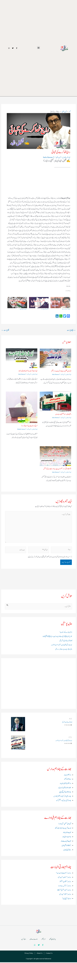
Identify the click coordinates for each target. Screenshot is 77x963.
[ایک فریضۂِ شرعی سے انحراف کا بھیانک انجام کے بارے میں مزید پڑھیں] (21, 358)
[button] (38, 47)
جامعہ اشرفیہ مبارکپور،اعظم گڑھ (63, 800)
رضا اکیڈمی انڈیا (67, 849)
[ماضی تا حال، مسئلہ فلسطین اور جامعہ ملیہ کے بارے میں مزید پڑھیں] (55, 401)
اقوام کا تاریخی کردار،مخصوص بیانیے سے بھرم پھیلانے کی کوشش (57, 468)
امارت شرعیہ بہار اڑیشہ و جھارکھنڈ (63, 828)
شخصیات (71, 738)
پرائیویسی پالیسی (52, 939)
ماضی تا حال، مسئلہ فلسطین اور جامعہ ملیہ (63, 414)
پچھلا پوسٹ (71, 330)
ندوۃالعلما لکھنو (67, 779)
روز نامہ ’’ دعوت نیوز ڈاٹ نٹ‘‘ (63, 873)
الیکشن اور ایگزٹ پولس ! (45, 309)
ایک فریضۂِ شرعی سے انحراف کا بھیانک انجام (27, 371)
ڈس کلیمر (43, 939)
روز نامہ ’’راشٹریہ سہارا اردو (64, 885)
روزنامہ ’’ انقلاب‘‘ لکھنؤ (65, 881)
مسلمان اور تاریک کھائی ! (23, 309)
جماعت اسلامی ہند (66, 836)
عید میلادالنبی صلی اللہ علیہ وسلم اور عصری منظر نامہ (61, 645)
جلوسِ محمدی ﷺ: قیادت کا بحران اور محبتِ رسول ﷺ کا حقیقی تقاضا (57, 636)
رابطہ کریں (23, 939)
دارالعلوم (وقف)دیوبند (65, 783)
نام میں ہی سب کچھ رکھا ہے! (66, 632)
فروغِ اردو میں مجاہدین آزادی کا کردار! (29, 426)
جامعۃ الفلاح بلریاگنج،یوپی (65, 791)
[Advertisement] (38, 176)
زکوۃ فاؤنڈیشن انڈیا (66, 845)
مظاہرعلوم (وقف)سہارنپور (64, 787)
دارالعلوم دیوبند (67, 774)
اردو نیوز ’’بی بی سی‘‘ (66, 898)
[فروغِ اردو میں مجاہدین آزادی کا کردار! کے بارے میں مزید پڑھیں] (21, 407)
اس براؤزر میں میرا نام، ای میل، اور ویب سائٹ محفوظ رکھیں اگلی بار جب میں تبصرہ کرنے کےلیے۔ (49, 556)
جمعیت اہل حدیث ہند (66, 841)
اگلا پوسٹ (5, 330)
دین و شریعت (70, 719)
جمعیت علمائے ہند (67, 832)
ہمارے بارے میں (34, 939)
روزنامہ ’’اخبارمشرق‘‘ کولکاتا (64, 890)
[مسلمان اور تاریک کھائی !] (17, 302)
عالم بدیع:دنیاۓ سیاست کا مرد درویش (63, 649)
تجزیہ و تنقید (58, 157)
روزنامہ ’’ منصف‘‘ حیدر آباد (64, 877)
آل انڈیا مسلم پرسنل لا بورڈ (64, 823)
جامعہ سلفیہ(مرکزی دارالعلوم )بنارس (62, 796)
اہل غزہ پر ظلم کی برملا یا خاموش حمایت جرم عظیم (61, 371)
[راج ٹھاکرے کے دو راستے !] (60, 302)
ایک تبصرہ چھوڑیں (66, 157)
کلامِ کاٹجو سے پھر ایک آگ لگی (66, 640)
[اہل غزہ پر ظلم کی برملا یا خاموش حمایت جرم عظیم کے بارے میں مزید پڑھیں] (55, 358)
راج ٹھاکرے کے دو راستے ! (66, 309)
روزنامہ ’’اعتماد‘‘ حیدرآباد (65, 894)
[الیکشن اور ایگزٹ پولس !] (39, 302)
